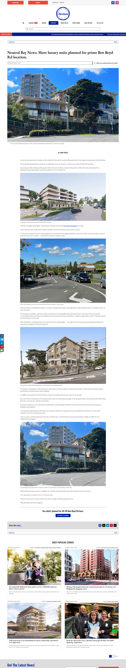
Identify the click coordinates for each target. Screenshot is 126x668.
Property (116, 547)
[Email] (115, 525)
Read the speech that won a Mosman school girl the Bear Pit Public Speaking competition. (90, 641)
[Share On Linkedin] (2, 343)
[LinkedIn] (107, 525)
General (54, 547)
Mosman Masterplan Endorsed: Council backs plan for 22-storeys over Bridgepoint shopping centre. (81, 34)
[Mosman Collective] (63, 8)
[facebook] (113, 2)
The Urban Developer (70, 226)
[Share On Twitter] (2, 339)
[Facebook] (100, 525)
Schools (113, 601)
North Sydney (49, 601)
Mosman (51, 547)
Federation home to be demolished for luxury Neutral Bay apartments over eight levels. (33, 641)
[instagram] (117, 2)
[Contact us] (2, 350)
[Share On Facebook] (2, 336)
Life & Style (58, 547)
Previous (11, 42)
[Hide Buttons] (1, 353)
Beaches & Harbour (45, 547)
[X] (104, 525)
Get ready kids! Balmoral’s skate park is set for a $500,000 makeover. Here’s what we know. (33, 588)
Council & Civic (38, 547)
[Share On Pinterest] (2, 346)
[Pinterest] (111, 525)
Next (115, 42)
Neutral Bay (54, 601)
